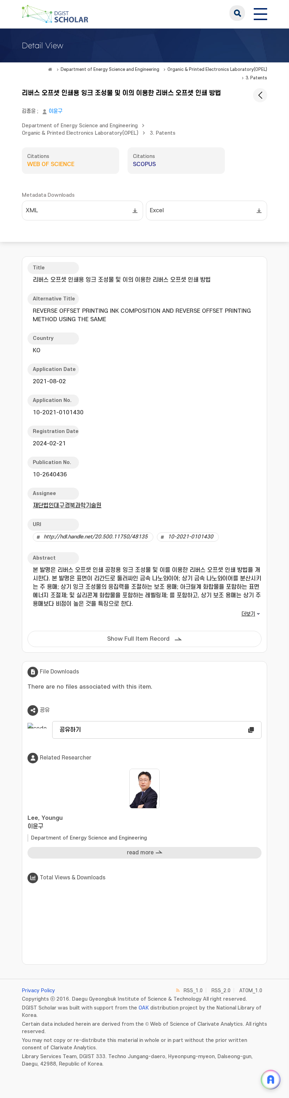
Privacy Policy (38, 991)
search (237, 13)
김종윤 (29, 111)
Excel (157, 210)
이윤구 (55, 111)
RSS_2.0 (220, 990)
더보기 (248, 614)
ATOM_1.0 (250, 990)
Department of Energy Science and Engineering (110, 69)
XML (32, 210)
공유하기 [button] (70, 730)
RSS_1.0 (193, 990)
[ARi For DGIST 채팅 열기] (271, 1080)
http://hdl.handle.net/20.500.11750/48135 (96, 537)
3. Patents (256, 77)
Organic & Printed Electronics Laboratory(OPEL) (217, 69)
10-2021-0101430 (190, 537)
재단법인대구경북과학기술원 (67, 505)
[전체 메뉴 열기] (260, 13)
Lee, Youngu (45, 822)
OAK (144, 1008)
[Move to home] (50, 69)
